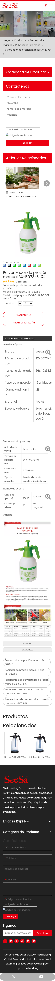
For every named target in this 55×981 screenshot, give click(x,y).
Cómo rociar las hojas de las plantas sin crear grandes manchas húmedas (22, 196)
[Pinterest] (34, 941)
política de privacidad (30, 963)
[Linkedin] (11, 941)
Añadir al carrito (22, 322)
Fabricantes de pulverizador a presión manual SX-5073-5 (27, 682)
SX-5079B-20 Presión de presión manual (15, 757)
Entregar (27, 142)
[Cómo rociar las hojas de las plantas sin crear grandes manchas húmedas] (22, 188)
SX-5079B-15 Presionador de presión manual (40, 757)
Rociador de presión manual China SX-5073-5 (24, 672)
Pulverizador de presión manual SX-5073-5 (25, 662)
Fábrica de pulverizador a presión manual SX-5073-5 (24, 691)
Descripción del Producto (19, 338)
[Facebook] (5, 941)
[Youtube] (22, 941)
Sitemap (11, 963)
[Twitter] (16, 941)
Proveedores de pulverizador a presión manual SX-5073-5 (27, 701)
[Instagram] (28, 941)
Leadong (33, 968)
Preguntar (22, 315)
